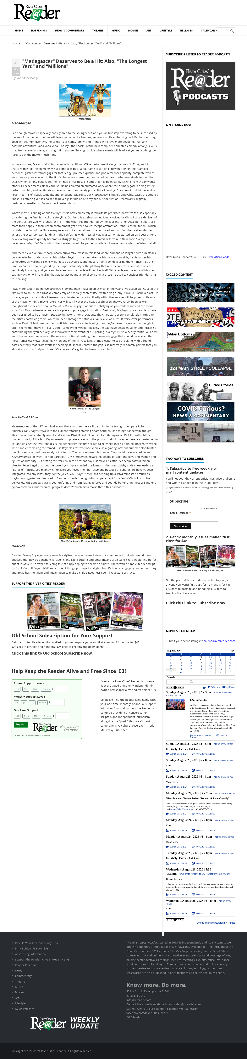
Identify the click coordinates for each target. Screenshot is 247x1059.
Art (148, 30)
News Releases (24, 1009)
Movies (133, 30)
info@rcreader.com (138, 1000)
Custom (46, 689)
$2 (16, 702)
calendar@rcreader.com (219, 641)
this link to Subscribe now (200, 603)
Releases (186, 30)
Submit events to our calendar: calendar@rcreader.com (162, 1009)
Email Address (180, 513)
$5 (24, 702)
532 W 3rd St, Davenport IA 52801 (147, 991)
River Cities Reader (218, 256)
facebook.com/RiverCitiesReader (147, 1013)
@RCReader (134, 1017)
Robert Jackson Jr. (27, 78)
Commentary (23, 976)
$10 (32, 702)
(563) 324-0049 (135, 996)
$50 (26, 689)
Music (116, 30)
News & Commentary (69, 30)
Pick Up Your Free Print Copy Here (37, 943)
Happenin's (39, 30)
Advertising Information (30, 954)
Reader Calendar (26, 965)
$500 (36, 716)
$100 (35, 689)
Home (19, 30)
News (18, 970)
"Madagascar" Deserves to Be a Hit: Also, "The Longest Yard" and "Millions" (84, 63)
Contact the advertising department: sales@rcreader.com (163, 1004)
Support (21, 724)
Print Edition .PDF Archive (31, 948)
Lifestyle (165, 30)
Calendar (208, 30)
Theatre (97, 30)
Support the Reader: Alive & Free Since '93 (42, 959)
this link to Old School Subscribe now (57, 653)
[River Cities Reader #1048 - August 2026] (200, 191)
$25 (17, 689)
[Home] (37, 12)
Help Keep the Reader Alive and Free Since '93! (69, 671)
